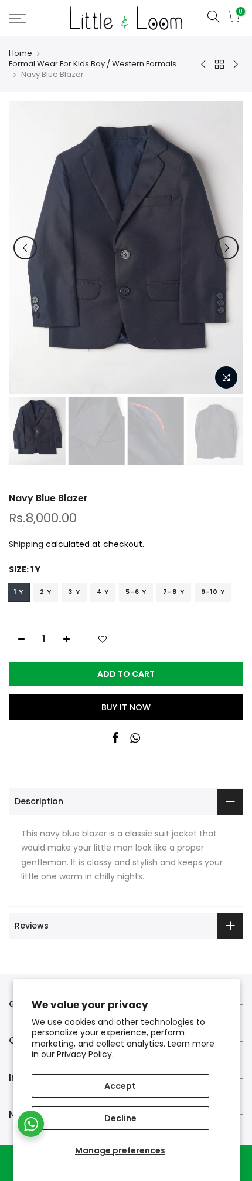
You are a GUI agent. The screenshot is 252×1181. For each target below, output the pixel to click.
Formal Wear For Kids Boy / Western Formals (92, 64)
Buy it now (126, 707)
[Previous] (25, 247)
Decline (120, 1118)
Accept (120, 1086)
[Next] (227, 247)
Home (20, 53)
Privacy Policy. (85, 1054)
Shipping (26, 544)
